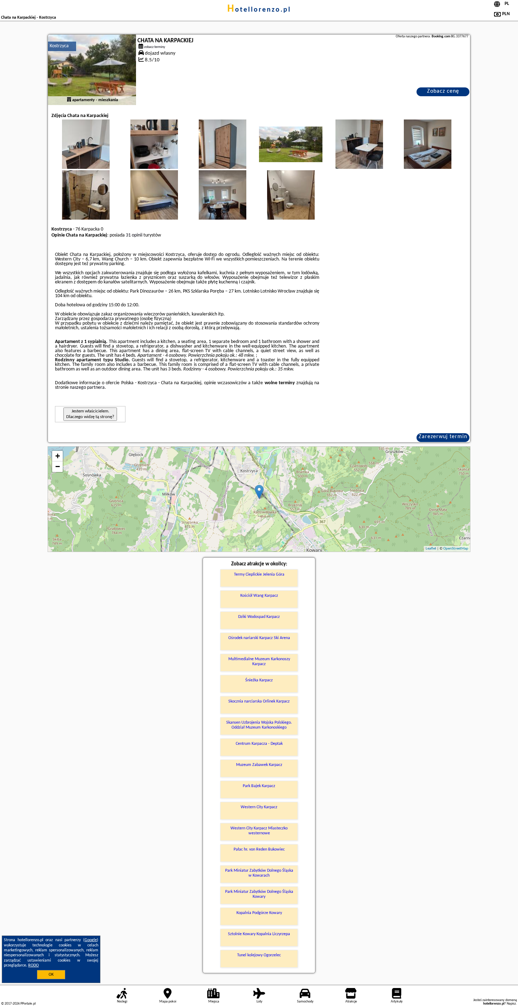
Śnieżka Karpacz (259, 680)
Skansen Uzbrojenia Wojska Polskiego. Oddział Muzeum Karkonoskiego (259, 725)
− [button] (57, 466)
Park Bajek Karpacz (259, 786)
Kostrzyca (59, 46)
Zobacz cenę (443, 91)
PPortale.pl (28, 1004)
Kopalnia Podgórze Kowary (259, 913)
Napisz (511, 1004)
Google (91, 940)
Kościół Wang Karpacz (259, 596)
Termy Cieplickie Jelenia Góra (259, 574)
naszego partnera (87, 387)
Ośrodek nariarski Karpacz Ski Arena (259, 638)
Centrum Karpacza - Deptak (259, 744)
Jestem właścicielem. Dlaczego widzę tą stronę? (90, 414)
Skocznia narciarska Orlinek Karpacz (259, 701)
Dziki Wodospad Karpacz (259, 617)
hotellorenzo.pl (259, 9)
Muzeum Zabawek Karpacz (259, 765)
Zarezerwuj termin (443, 437)
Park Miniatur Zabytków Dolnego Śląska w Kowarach (259, 873)
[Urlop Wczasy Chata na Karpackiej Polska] (85, 151)
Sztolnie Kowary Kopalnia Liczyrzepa (259, 934)
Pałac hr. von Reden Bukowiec (259, 849)
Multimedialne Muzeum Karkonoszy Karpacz (259, 661)
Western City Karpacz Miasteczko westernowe (259, 830)
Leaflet (431, 549)
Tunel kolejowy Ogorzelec (259, 955)
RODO (33, 965)
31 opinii (134, 235)
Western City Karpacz (259, 807)
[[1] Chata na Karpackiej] (92, 70)
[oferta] (69, 100)
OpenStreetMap (455, 549)
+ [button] (57, 456)
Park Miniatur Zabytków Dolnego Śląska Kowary (259, 894)
